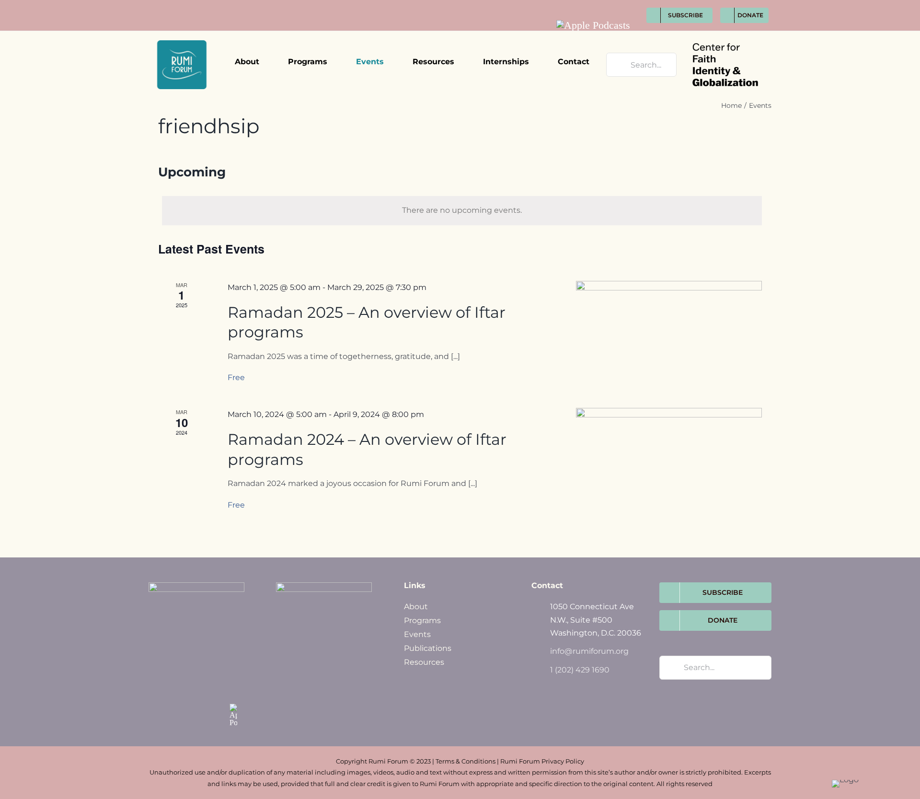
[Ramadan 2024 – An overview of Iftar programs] (669, 449)
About (416, 606)
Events (417, 634)
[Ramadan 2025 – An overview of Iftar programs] (669, 322)
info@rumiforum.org (589, 651)
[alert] (462, 210)
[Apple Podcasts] (593, 25)
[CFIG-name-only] (725, 34)
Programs (422, 620)
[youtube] (626, 5)
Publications (427, 648)
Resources (424, 662)
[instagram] (608, 5)
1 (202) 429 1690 (580, 669)
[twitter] (590, 5)
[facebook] (573, 5)
